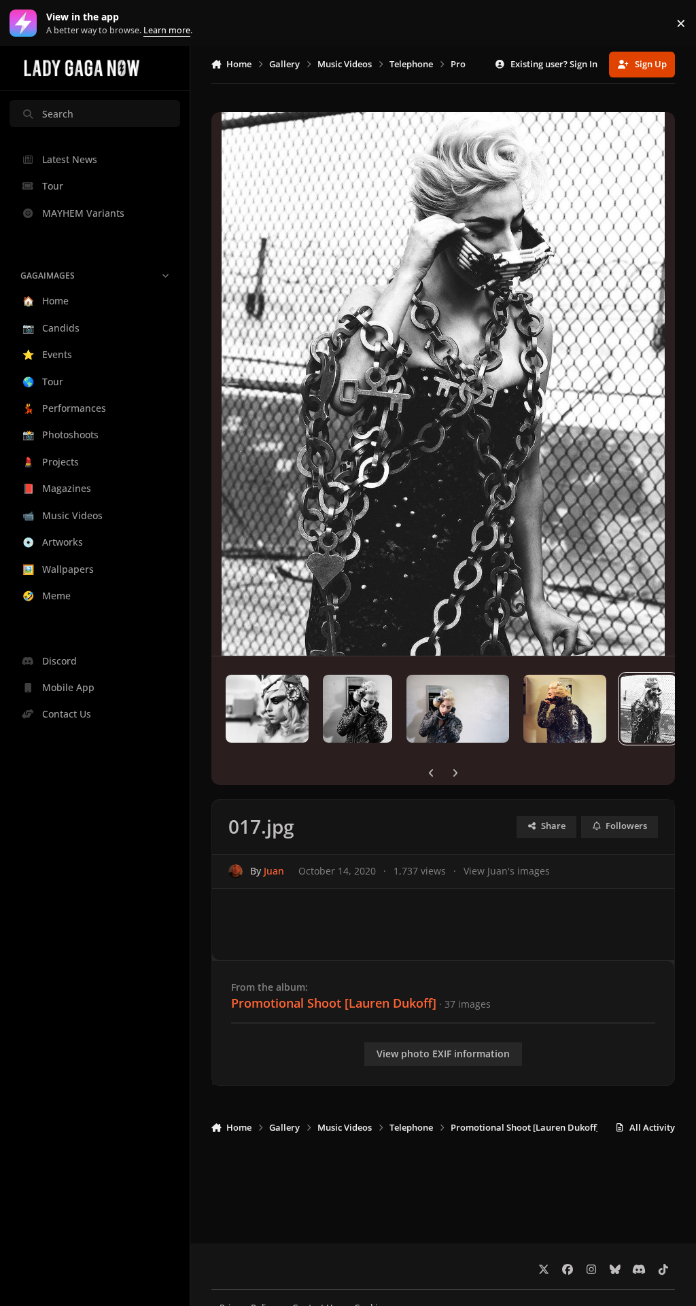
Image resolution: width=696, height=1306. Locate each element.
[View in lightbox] (443, 384)
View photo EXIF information (443, 1053)
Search (57, 113)
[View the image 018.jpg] (565, 709)
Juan (274, 870)
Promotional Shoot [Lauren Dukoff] (333, 1003)
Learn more (26, 23)
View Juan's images (507, 870)
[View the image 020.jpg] (357, 709)
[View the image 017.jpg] (648, 709)
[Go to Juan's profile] (235, 871)
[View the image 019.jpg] (457, 709)
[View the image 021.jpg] (267, 709)
